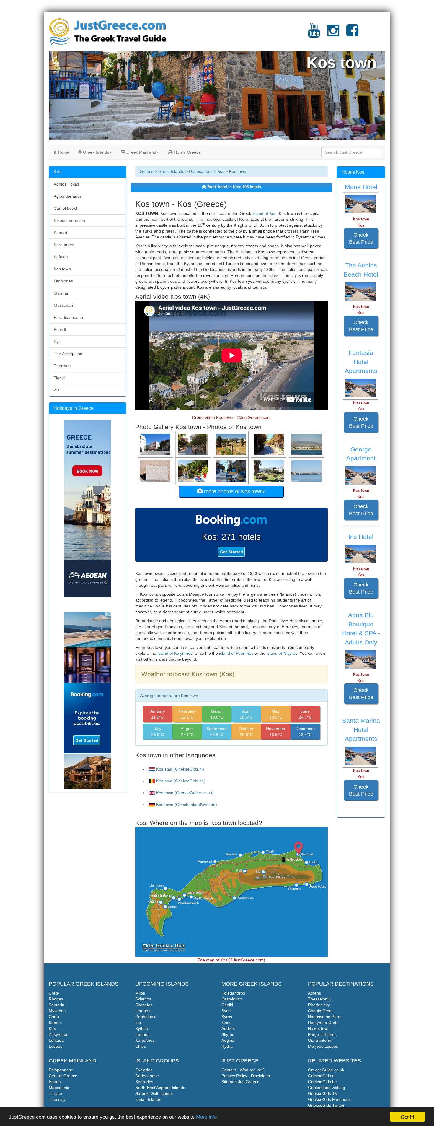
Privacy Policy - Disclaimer (245, 1075)
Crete (54, 993)
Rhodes (56, 999)
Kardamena (65, 244)
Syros (226, 1016)
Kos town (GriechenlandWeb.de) (186, 804)
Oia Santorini (320, 1040)
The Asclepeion (68, 353)
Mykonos (57, 1010)
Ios (138, 1022)
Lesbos (55, 1046)
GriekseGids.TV (322, 1093)
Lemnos (142, 1010)
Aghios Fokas (66, 184)
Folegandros (233, 993)
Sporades (144, 1081)
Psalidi (60, 329)
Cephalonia (145, 1016)
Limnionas (63, 281)
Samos (55, 1022)
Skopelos (143, 1004)
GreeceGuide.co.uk (326, 1069)
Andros (228, 1028)
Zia (57, 390)
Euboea (142, 1034)
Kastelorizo (231, 999)
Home (63, 152)
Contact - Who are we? (243, 1069)
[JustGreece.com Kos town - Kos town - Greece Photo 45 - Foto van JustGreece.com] (307, 444)
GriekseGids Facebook (329, 1099)
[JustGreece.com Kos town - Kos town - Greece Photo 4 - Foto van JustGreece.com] (231, 444)
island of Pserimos (236, 653)
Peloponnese (61, 1069)
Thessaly (57, 1099)
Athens (314, 993)
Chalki (227, 1004)
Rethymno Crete (323, 1022)
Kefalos (61, 256)
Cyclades (143, 1069)
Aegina (227, 1040)
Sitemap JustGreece (240, 1081)
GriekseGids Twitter (326, 1105)
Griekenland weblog (326, 1087)
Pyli (57, 341)
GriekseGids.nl (321, 1075)
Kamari (60, 232)
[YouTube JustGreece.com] (314, 34)
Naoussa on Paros (325, 1016)
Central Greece (63, 1075)
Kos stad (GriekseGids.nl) (180, 769)
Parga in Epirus (322, 1034)
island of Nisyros (282, 653)
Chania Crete (320, 1010)
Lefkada (56, 1040)
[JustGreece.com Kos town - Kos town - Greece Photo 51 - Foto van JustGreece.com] (231, 470)
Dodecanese (201, 171)
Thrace (55, 1093)
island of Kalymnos (174, 653)
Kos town (62, 269)
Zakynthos (58, 1034)
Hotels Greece (187, 152)
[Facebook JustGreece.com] (352, 34)
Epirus (55, 1081)
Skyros (227, 1034)
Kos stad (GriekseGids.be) (180, 781)
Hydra (227, 1046)
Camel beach (66, 208)
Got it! (407, 1116)
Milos (140, 993)
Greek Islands (95, 152)
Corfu (54, 1016)
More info (206, 1117)
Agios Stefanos (68, 196)
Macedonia (59, 1087)
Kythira (141, 1028)
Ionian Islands (148, 1099)
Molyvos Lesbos (323, 1046)
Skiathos (143, 999)
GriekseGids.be (322, 1081)
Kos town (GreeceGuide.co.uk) (185, 792)
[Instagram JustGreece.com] (333, 34)
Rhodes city (319, 1004)
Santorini (57, 1004)
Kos (220, 171)
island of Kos (264, 213)
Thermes (62, 365)
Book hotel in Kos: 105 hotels (233, 187)
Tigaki (59, 378)
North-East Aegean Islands (160, 1087)
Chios (140, 1046)
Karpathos (144, 1040)
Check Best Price (361, 238)
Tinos (226, 1022)
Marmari (61, 293)
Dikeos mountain (69, 220)
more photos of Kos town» (234, 491)
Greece (147, 171)
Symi (226, 1010)
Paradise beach (68, 317)
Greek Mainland (140, 152)
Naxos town (319, 1028)
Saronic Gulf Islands (154, 1093)
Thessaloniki (319, 999)
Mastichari (63, 305)
